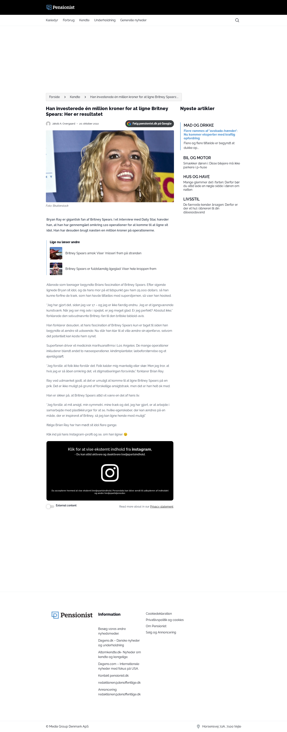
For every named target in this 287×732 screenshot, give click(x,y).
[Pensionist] (143, 7)
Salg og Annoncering (161, 632)
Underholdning (105, 20)
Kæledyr (52, 20)
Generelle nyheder (133, 20)
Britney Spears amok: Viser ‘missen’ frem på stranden (103, 253)
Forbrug (69, 20)
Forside (54, 97)
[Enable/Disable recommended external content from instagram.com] (50, 506)
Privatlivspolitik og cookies (165, 620)
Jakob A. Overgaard (63, 123)
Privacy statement (161, 506)
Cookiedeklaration (159, 613)
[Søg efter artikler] (237, 20)
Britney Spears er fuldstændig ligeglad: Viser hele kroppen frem (110, 269)
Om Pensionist (156, 626)
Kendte (84, 20)
